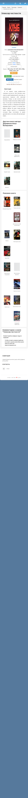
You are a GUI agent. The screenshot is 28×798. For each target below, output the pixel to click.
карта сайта (17, 359)
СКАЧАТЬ (10, 79)
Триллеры (13, 7)
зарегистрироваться (10, 345)
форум (7, 359)
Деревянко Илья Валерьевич (15, 49)
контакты (12, 359)
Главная (4, 7)
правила (22, 359)
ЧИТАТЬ (8, 76)
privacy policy (5, 360)
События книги (14, 66)
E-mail (7, 368)
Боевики (20, 7)
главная (4, 359)
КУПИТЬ (14, 73)
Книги (8, 7)
